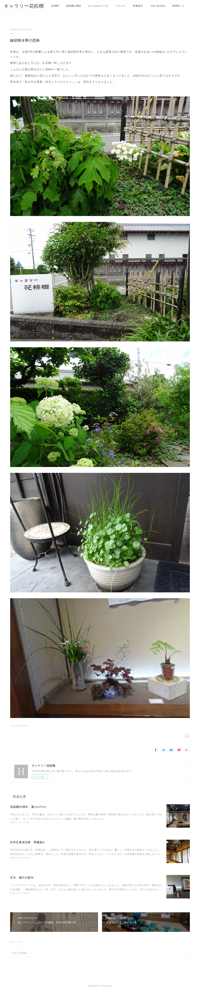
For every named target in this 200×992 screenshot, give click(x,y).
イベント (121, 5)
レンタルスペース (98, 5)
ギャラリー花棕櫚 (24, 6)
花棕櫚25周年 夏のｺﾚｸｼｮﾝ (28, 807)
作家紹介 (138, 5)
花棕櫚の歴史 (73, 5)
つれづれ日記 (157, 5)
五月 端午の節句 (22, 877)
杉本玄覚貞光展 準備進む (27, 842)
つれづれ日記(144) (19, 725)
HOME (55, 5)
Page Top (100, 975)
